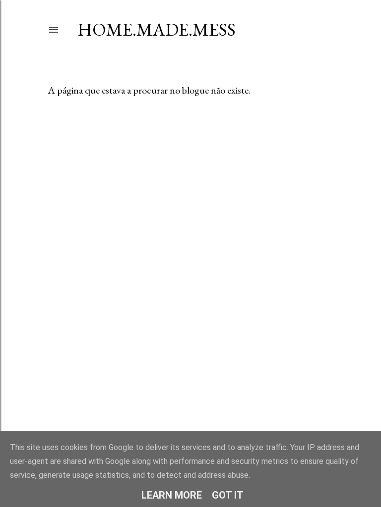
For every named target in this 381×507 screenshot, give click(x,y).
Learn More (171, 495)
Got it (228, 495)
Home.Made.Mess (156, 29)
